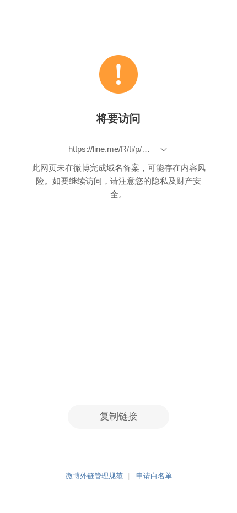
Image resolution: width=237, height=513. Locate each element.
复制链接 (118, 416)
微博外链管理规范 (94, 476)
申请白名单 (154, 476)
